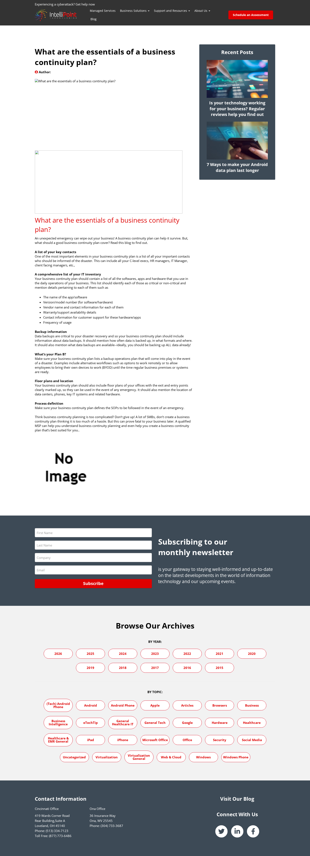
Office (187, 740)
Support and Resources (171, 11)
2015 (219, 668)
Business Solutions (133, 11)
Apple (155, 705)
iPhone (122, 740)
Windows (203, 757)
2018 (123, 668)
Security (219, 740)
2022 (187, 653)
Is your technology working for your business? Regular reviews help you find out (237, 108)
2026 (58, 653)
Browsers (219, 705)
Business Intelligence (58, 722)
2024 (123, 653)
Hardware (220, 722)
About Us (201, 11)
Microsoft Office (155, 740)
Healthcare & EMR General (58, 739)
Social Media (252, 740)
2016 (187, 668)
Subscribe (93, 583)
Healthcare (252, 722)
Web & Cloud (171, 757)
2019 (90, 668)
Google (187, 722)
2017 (155, 668)
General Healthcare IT (122, 722)
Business (252, 705)
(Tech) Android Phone (58, 705)
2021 (219, 653)
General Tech (155, 722)
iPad (90, 740)
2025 (90, 653)
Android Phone (123, 705)
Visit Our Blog (237, 798)
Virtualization (107, 757)
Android (90, 705)
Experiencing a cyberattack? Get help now (65, 4)
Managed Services (103, 11)
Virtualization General (139, 757)
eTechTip (90, 722)
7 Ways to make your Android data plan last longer (237, 167)
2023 (155, 653)
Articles (187, 705)
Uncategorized (74, 757)
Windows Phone (235, 757)
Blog (93, 19)
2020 (252, 653)
